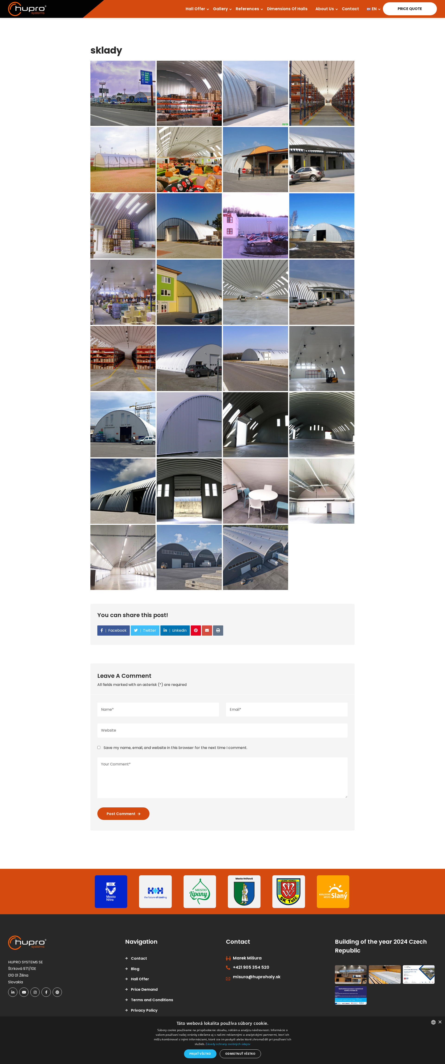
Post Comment (121, 813)
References (247, 9)
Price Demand (144, 989)
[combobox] (433, 1022)
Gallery (220, 9)
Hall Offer (195, 9)
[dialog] (222, 1040)
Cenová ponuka (407, 8)
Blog (135, 969)
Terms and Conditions (152, 1000)
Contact (350, 9)
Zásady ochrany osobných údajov (228, 1044)
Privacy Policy (144, 1010)
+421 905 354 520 (251, 967)
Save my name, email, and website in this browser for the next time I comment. (175, 747)
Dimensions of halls (287, 9)
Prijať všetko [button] (200, 1054)
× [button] (440, 1022)
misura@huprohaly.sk (256, 977)
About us (324, 9)
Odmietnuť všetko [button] (240, 1054)
